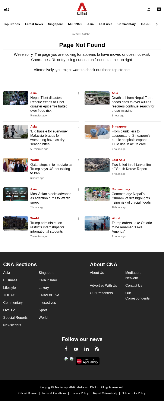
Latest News (34, 24)
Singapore (55, 24)
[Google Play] (66, 360)
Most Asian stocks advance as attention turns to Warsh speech (50, 198)
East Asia (105, 24)
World (34, 160)
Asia (90, 24)
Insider (146, 24)
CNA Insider (48, 280)
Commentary (126, 24)
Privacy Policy (80, 393)
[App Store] (71, 360)
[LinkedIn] (86, 349)
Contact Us (133, 285)
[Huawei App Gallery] (88, 361)
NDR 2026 (75, 24)
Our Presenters (101, 293)
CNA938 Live (49, 295)
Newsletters (12, 325)
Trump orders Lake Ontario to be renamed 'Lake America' (132, 227)
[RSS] (97, 349)
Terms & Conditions (54, 393)
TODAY (9, 295)
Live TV (9, 310)
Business (10, 280)
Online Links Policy (134, 393)
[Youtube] (76, 349)
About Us (97, 273)
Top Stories (11, 24)
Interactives (47, 302)
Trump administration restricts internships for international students (47, 227)
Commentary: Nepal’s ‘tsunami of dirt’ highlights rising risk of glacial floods (131, 198)
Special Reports (15, 317)
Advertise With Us (103, 285)
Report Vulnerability (105, 393)
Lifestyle (9, 287)
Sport (43, 310)
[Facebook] (66, 349)
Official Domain (27, 393)
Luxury (44, 287)
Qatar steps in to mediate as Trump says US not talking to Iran (51, 169)
